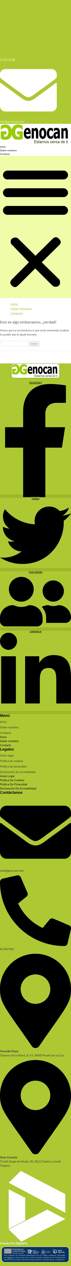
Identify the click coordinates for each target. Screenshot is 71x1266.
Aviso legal (7, 755)
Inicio (3, 146)
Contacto (5, 154)
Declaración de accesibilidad (18, 772)
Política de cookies (11, 761)
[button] (35, 227)
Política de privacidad (13, 766)
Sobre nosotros (8, 150)
